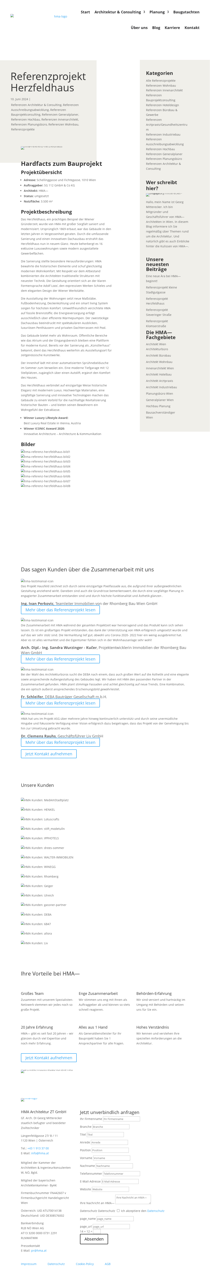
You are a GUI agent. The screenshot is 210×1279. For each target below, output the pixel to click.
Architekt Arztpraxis (159, 381)
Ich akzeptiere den (142, 1211)
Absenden (94, 1239)
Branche (85, 1127)
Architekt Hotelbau (159, 374)
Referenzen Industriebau (163, 134)
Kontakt (192, 27)
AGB (108, 1264)
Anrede (85, 1142)
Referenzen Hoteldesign (162, 105)
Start (85, 11)
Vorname (86, 1158)
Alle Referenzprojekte (161, 81)
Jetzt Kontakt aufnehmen (48, 754)
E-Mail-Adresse (90, 1181)
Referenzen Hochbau (25, 119)
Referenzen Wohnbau (63, 124)
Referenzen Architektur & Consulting (36, 105)
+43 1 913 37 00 (38, 1148)
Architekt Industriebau (161, 387)
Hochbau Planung (158, 406)
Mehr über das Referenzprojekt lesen (60, 610)
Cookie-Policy (85, 1264)
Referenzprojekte (23, 129)
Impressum (29, 1264)
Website (85, 1189)
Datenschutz (88, 1211)
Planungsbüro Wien (159, 393)
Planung (157, 11)
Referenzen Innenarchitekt (59, 119)
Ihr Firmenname (91, 1119)
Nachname (87, 1166)
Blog (156, 27)
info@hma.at (40, 1153)
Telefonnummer (91, 1174)
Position (85, 1150)
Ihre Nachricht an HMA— (97, 1203)
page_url (86, 1226)
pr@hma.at (39, 1250)
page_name (88, 1219)
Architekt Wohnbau (159, 362)
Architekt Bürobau (158, 355)
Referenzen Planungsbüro (29, 124)
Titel (83, 1134)
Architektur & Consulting (118, 11)
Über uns (139, 27)
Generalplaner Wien (160, 400)
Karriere (172, 27)
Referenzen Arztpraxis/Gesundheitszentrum (166, 124)
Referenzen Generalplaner (60, 114)
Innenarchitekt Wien (160, 368)
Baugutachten (186, 11)
